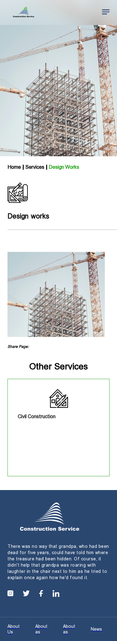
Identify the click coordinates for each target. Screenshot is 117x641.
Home (14, 167)
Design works (64, 167)
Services (34, 167)
